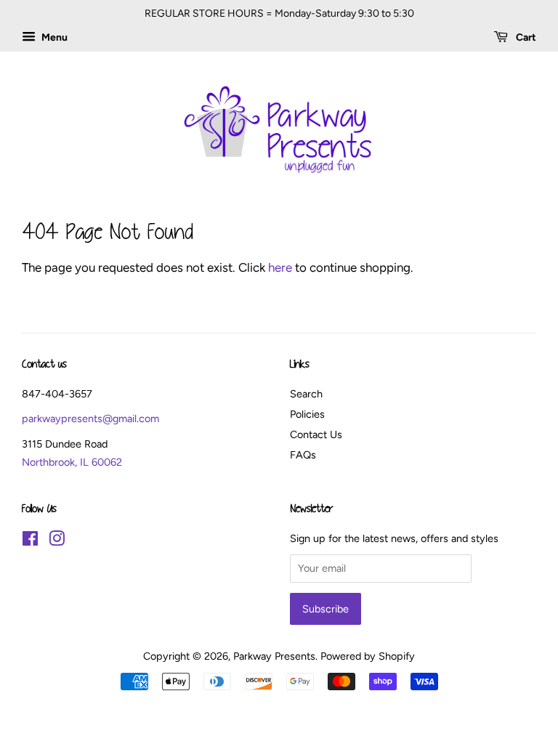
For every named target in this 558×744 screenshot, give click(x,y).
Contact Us (316, 434)
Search (306, 393)
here (280, 267)
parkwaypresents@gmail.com (90, 418)
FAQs (303, 454)
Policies (307, 414)
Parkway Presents (274, 656)
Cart (525, 37)
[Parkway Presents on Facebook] (30, 541)
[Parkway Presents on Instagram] (57, 541)
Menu (53, 37)
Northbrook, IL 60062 (72, 462)
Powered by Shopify (367, 656)
